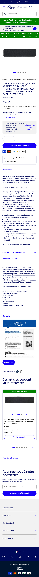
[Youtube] (28, 556)
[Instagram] (20, 557)
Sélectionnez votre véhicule (30, 127)
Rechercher (12, 14)
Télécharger (8, 362)
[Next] (26, 414)
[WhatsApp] (21, 371)
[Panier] (35, 7)
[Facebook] (3, 557)
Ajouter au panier (19, 437)
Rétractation (21, 7)
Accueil (4, 79)
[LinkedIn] (36, 557)
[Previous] (12, 414)
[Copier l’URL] (18, 371)
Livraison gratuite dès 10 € (19, 2)
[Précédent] (4, 2)
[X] (12, 557)
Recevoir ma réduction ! (19, 493)
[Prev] (7, 447)
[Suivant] (35, 2)
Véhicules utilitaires (15, 79)
